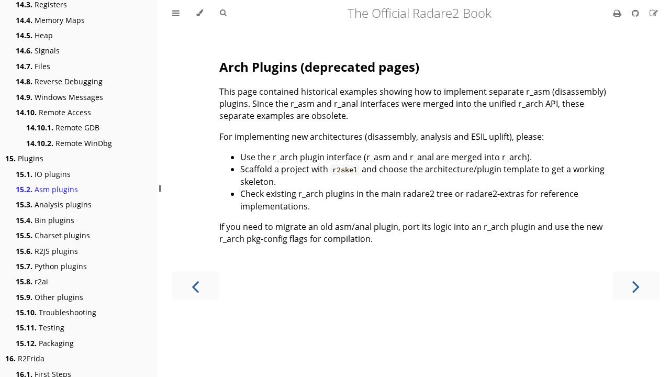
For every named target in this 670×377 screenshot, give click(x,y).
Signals (38, 51)
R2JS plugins (47, 251)
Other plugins (49, 297)
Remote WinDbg (69, 143)
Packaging (45, 343)
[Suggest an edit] (653, 13)
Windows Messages (59, 97)
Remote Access (53, 112)
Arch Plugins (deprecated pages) (319, 66)
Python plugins (51, 266)
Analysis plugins (54, 204)
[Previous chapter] (195, 285)
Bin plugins (45, 220)
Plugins (24, 158)
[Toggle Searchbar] (222, 13)
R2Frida (24, 358)
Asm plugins (47, 189)
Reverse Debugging (59, 81)
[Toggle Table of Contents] (176, 13)
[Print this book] (618, 13)
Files (33, 66)
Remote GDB (62, 127)
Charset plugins (53, 235)
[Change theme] (199, 13)
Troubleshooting (56, 312)
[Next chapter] (636, 285)
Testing (40, 327)
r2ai (32, 281)
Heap (34, 35)
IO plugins (43, 174)
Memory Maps (50, 20)
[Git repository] (636, 13)
